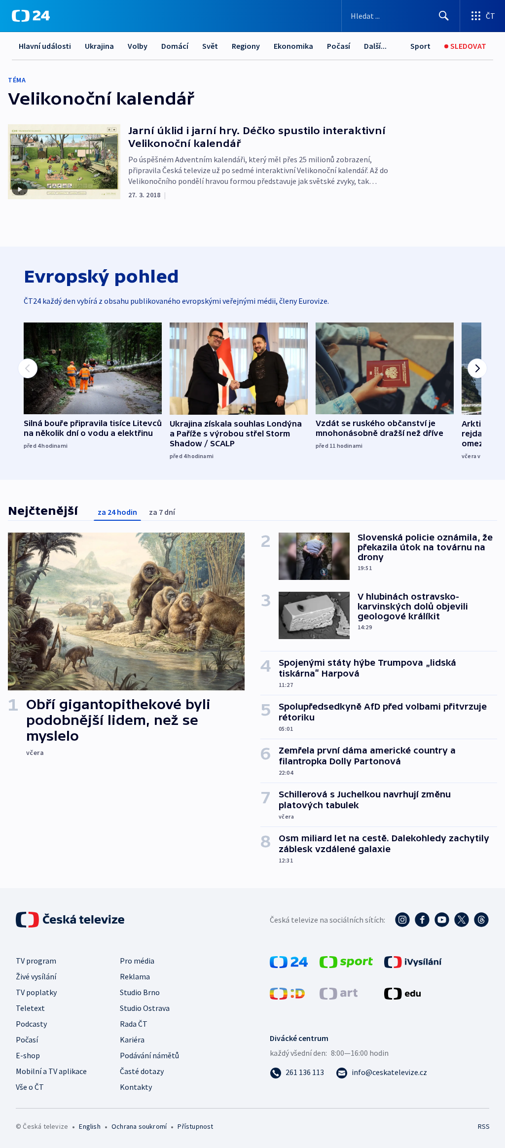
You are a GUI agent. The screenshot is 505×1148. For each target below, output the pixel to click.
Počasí (338, 46)
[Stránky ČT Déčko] (287, 993)
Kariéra (132, 1039)
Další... (375, 46)
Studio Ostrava (145, 1008)
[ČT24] (31, 16)
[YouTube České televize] (442, 920)
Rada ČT (133, 1024)
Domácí (174, 46)
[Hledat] (444, 16)
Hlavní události (45, 46)
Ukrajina (99, 46)
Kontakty (136, 1087)
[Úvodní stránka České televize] (71, 920)
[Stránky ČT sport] (346, 961)
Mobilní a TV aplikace (51, 1071)
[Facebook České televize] (422, 920)
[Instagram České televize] (402, 920)
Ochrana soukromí (139, 1126)
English (89, 1126)
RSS (483, 1126)
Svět (210, 46)
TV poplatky (36, 992)
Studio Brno (140, 992)
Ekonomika (293, 46)
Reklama (135, 976)
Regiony (246, 46)
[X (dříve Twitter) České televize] (461, 920)
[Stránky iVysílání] (413, 961)
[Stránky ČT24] (289, 961)
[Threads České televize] (481, 920)
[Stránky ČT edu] (402, 993)
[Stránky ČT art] (339, 993)
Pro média (137, 961)
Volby (137, 46)
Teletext (30, 1008)
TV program (36, 961)
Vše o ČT (30, 1087)
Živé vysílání (36, 976)
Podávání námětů (149, 1055)
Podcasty (31, 1024)
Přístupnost (195, 1126)
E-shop (28, 1055)
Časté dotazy (142, 1071)
